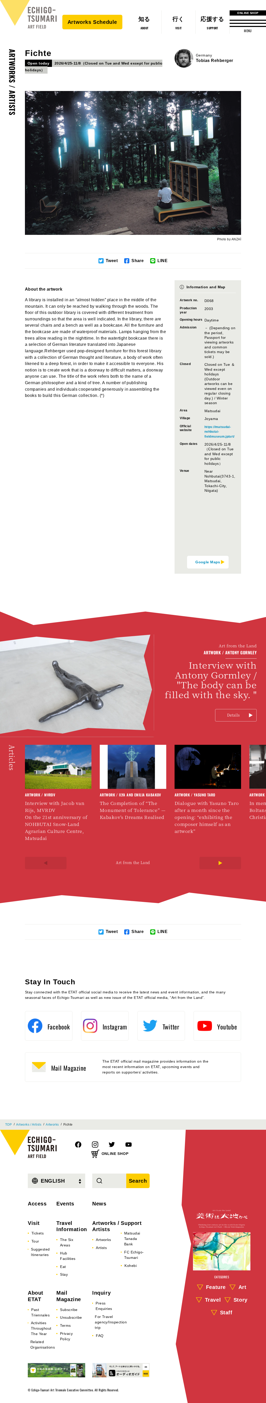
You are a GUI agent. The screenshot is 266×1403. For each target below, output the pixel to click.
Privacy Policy (66, 1336)
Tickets (37, 1233)
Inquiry (101, 1293)
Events (65, 1203)
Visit (34, 1223)
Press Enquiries (104, 1306)
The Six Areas (66, 1242)
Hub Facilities (68, 1256)
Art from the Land (133, 862)
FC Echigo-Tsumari (134, 1255)
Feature (216, 1287)
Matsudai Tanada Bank (132, 1238)
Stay (64, 1274)
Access (37, 1203)
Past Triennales (40, 1312)
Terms (65, 1325)
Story (241, 1300)
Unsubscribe (71, 1317)
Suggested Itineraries (40, 1252)
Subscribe (68, 1310)
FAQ (99, 1336)
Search (138, 1181)
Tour (35, 1241)
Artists (101, 1248)
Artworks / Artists (12, 82)
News (99, 1203)
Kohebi (130, 1266)
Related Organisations (42, 1344)
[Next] (220, 863)
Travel (213, 1300)
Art (242, 1287)
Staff (226, 1313)
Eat (63, 1267)
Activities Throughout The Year (41, 1328)
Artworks (52, 1124)
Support (131, 1223)
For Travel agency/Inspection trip (111, 1322)
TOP (8, 1124)
